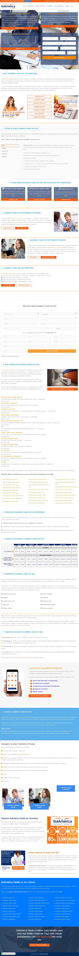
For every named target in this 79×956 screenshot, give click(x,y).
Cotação (67, 6)
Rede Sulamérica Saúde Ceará (10, 493)
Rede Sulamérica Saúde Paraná (37, 497)
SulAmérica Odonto (24, 754)
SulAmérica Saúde (7, 79)
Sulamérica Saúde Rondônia (62, 906)
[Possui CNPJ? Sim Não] (68, 38)
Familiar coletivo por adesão (54, 247)
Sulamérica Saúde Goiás (9, 919)
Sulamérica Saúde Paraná (35, 914)
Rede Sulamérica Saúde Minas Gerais (38, 489)
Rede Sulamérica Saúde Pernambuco (38, 500)
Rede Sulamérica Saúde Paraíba (37, 495)
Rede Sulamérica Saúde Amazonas (12, 487)
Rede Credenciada (59, 6)
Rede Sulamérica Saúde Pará (36, 492)
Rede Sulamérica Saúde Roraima (63, 492)
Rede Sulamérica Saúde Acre (10, 479)
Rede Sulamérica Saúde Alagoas (11, 482)
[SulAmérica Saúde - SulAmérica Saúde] (10, 6)
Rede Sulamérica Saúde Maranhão (38, 479)
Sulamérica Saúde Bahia (9, 908)
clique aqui (28, 1)
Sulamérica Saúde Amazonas (10, 906)
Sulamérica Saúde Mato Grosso (37, 900)
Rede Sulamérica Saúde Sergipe (63, 500)
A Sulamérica (30, 6)
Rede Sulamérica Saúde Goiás (10, 501)
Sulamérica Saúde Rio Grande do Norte (65, 900)
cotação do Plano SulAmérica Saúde (17, 892)
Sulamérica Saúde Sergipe (62, 916)
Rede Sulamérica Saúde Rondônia (64, 489)
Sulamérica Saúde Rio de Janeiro (63, 897)
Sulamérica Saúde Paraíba (36, 911)
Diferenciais (50, 6)
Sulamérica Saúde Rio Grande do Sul (64, 903)
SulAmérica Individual (16, 218)
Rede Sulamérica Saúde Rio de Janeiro (65, 479)
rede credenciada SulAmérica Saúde (11, 370)
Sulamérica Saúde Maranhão (36, 897)
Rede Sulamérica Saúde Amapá (11, 485)
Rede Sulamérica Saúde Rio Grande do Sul (66, 487)
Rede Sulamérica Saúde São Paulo (64, 497)
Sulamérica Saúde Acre (9, 897)
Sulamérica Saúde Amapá (9, 903)
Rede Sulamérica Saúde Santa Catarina (65, 495)
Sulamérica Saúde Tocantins (62, 919)
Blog (72, 6)
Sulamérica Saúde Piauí (35, 919)
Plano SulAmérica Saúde (8, 886)
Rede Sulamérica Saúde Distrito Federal (13, 495)
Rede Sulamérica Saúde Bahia (10, 490)
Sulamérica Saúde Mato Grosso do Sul (39, 903)
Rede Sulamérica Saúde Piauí (36, 503)
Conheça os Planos (40, 6)
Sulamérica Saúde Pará (35, 908)
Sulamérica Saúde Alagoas (10, 900)
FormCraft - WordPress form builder (59, 63)
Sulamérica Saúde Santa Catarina (64, 911)
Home (24, 6)
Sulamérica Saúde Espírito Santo (11, 916)
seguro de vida (34, 856)
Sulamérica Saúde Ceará (9, 911)
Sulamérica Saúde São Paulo (62, 914)
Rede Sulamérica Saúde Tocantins (64, 503)
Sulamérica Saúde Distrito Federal (11, 914)
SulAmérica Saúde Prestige (23, 657)
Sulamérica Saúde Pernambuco (37, 916)
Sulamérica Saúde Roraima (62, 908)
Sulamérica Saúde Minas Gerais (37, 906)
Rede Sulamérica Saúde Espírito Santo (13, 498)
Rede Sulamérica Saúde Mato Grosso (38, 482)
